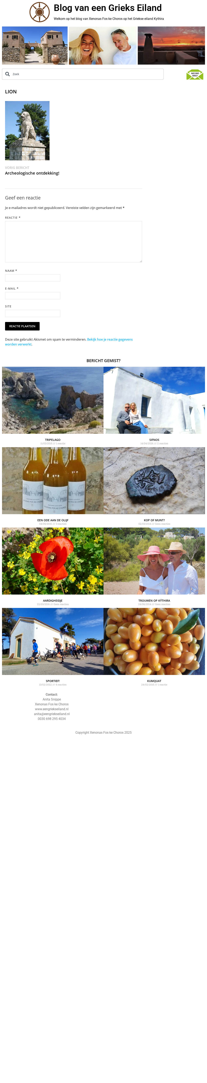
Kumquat (154, 681)
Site (8, 306)
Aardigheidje (52, 600)
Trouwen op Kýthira (154, 600)
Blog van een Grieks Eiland (108, 7)
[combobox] (83, 74)
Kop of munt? (154, 520)
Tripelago (52, 440)
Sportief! (53, 681)
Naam (11, 271)
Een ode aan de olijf (52, 520)
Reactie (13, 218)
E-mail (12, 288)
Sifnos (154, 440)
